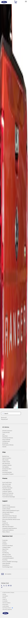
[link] (4, 594)
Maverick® (4, 419)
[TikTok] (1, 587)
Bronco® (4, 417)
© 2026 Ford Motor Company (8, 592)
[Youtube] (6, 585)
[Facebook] (1, 585)
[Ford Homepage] (5, 614)
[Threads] (10, 585)
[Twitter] (4, 585)
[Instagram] (8, 585)
